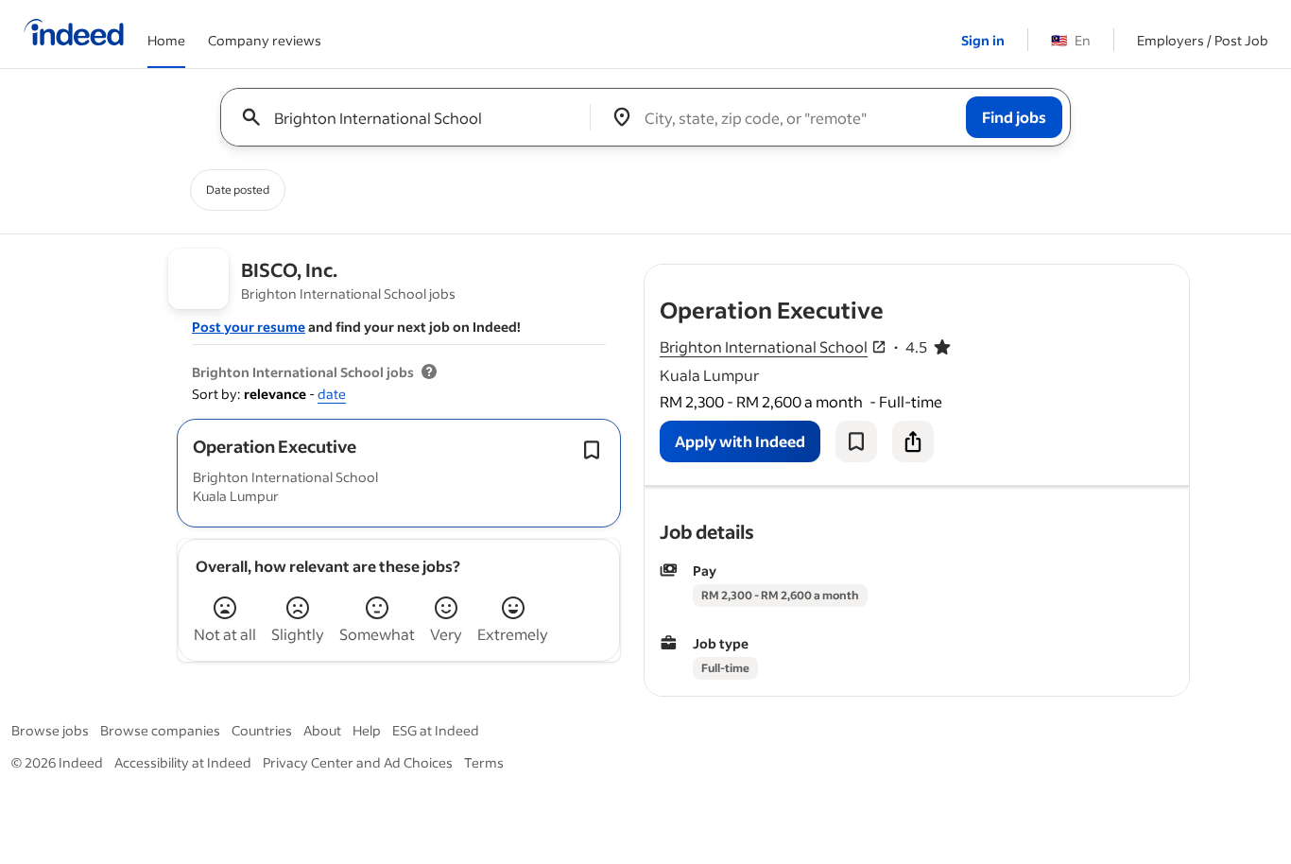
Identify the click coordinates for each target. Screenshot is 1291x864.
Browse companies (160, 730)
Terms (484, 762)
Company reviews (264, 40)
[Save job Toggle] (591, 450)
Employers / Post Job (1202, 40)
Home (166, 40)
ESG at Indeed (435, 730)
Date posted (237, 189)
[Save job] (856, 441)
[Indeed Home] (74, 34)
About (322, 730)
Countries (262, 730)
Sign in (983, 40)
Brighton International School (764, 346)
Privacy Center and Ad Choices (358, 762)
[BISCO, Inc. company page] (199, 279)
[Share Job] (913, 441)
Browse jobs (50, 730)
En (1071, 40)
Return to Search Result (1064, 276)
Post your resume (248, 327)
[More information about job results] (429, 372)
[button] (274, 446)
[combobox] (412, 117)
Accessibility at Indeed (182, 762)
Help (367, 730)
